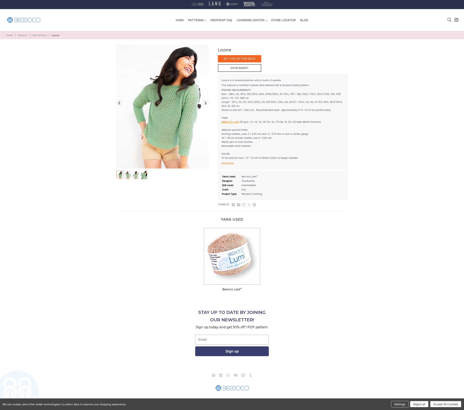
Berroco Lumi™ (232, 289)
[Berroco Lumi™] (232, 256)
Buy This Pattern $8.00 (239, 58)
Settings (399, 404)
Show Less (227, 162)
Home (9, 35)
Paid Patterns (39, 35)
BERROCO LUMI (230, 121)
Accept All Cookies (445, 404)
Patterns (22, 35)
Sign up (232, 351)
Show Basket (239, 67)
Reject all (419, 404)
